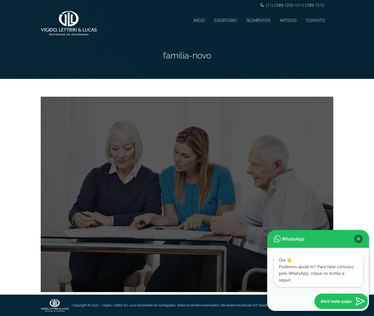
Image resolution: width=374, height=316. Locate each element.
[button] (358, 239)
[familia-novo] (187, 194)
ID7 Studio (260, 305)
